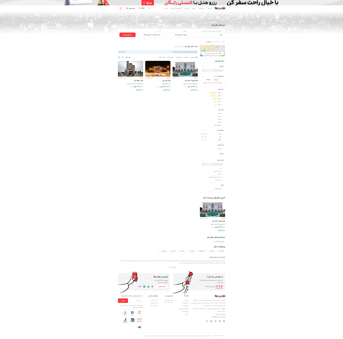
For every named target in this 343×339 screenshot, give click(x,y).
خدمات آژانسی (154, 300)
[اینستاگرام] (224, 321)
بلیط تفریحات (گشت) (176, 8)
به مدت (159, 31)
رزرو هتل (209, 8)
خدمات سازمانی (154, 303)
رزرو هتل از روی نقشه (183, 309)
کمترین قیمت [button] (179, 57)
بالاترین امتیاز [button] (162, 57)
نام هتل (222, 66)
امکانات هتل (220, 160)
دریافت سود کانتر (154, 306)
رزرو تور (194, 8)
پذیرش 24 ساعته (217, 171)
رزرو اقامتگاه (202, 8)
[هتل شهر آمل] (157, 69)
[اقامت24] (220, 296)
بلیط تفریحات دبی (169, 302)
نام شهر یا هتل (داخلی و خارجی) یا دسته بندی (211, 31)
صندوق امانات (218, 180)
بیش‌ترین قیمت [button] (170, 57)
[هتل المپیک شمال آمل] (185, 69)
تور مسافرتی (185, 306)
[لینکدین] (220, 321)
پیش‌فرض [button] (186, 57)
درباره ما (186, 314)
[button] (122, 57)
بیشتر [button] (166, 8)
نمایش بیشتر (172, 267)
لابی (220, 168)
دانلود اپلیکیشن (162, 287)
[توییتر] (207, 321)
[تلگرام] (211, 321)
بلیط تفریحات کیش (168, 300)
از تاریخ (185, 31)
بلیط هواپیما (185, 303)
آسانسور (219, 174)
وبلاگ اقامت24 (185, 311)
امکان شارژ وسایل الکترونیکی (214, 177)
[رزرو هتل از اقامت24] (220, 8)
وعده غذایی (221, 145)
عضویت (123, 301)
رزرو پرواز (187, 8)
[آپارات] (215, 321)
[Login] (120, 8)
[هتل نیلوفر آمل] (130, 69)
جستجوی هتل (127, 35)
